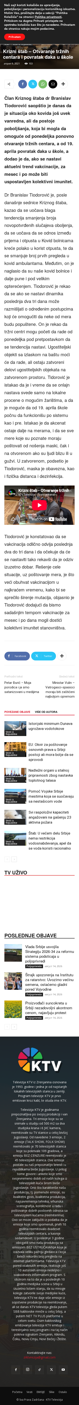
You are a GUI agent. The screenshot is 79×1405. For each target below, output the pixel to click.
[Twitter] (32, 84)
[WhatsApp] (42, 84)
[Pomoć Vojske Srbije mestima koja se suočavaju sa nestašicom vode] (15, 796)
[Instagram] (27, 1369)
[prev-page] (7, 859)
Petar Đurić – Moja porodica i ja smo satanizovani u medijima (21, 687)
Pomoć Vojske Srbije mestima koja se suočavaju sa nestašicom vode (51, 796)
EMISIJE (41, 1392)
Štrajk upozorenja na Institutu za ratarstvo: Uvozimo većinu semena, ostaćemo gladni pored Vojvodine (49, 982)
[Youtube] (63, 1369)
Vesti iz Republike (11, 733)
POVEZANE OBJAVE (17, 712)
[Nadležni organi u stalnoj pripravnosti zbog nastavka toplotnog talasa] (15, 775)
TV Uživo (15, 872)
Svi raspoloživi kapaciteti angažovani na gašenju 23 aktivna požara (50, 817)
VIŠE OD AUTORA (46, 712)
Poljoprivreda (34, 966)
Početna (17, 1392)
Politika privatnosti (48, 17)
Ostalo (63, 1392)
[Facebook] (22, 84)
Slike (51, 1392)
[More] (63, 84)
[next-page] (14, 859)
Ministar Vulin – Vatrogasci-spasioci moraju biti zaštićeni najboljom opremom (60, 689)
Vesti (29, 1392)
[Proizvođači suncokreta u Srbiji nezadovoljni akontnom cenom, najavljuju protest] (13, 1009)
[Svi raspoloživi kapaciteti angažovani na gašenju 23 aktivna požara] (15, 817)
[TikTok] (39, 1369)
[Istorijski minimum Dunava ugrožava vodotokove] (15, 728)
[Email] (52, 84)
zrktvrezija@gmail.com (39, 1357)
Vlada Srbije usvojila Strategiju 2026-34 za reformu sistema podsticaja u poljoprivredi (49, 954)
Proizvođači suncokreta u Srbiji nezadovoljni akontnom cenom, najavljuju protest (48, 1007)
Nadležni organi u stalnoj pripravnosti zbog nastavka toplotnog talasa (51, 775)
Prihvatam (15, 37)
